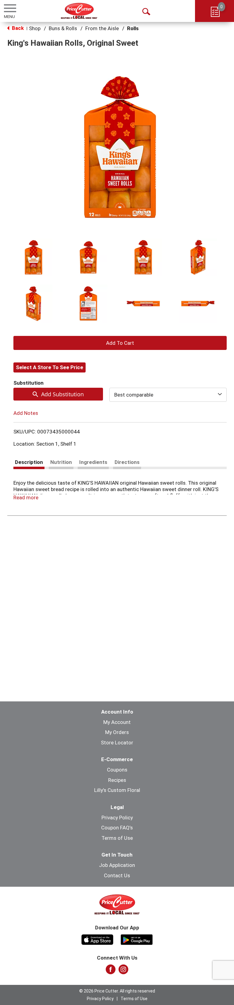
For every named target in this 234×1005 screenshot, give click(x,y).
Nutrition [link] (61, 462)
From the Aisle (102, 28)
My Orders (117, 732)
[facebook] (110, 971)
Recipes (117, 780)
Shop (35, 28)
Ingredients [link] (93, 462)
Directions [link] (127, 462)
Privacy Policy (117, 817)
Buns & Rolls (63, 28)
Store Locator (117, 742)
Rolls (133, 28)
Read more (25, 497)
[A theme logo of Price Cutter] (79, 10)
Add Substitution (62, 394)
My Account (117, 722)
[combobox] (168, 394)
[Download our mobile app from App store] (97, 939)
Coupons (117, 770)
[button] (33, 257)
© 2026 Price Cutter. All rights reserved (117, 991)
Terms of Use (117, 838)
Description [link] (29, 462)
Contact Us (117, 875)
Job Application (117, 865)
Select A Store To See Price (49, 367)
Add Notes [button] (25, 413)
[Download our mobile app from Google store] (137, 939)
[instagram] (123, 971)
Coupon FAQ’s (117, 828)
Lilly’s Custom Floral (117, 790)
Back (17, 28)
